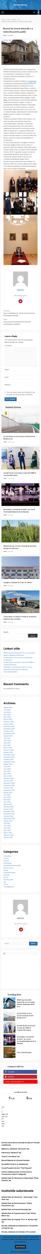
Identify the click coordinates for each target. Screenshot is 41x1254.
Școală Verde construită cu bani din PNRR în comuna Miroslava (20, 458)
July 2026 (6, 710)
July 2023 (6, 795)
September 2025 (9, 733)
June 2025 (7, 740)
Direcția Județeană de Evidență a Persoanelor (18, 1232)
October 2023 (8, 788)
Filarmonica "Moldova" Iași (11, 1153)
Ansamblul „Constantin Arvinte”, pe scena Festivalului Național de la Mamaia (20, 494)
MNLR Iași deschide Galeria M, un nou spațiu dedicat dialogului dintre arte (9, 1003)
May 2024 (7, 771)
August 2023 (7, 792)
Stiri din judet (8, 879)
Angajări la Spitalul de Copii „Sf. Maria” (20, 567)
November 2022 (9, 814)
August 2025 (7, 736)
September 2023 (9, 790)
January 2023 (8, 809)
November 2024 (9, 757)
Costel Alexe (31, 81)
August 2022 (7, 821)
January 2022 (8, 837)
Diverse (6, 861)
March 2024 (7, 776)
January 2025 (8, 752)
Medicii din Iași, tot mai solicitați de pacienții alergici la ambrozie (20, 531)
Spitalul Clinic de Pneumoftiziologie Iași (16, 1209)
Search (5, 632)
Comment (9, 345)
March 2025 (7, 747)
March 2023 (7, 804)
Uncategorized (8, 887)
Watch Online (39, 12)
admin (5, 35)
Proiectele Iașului (9, 872)
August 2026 (7, 707)
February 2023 (8, 807)
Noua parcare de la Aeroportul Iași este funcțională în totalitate (17, 322)
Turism (5, 884)
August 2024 (7, 764)
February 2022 (8, 835)
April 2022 (7, 830)
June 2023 (7, 797)
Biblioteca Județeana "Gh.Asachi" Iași (15, 1149)
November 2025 (9, 729)
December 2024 (9, 755)
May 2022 (7, 828)
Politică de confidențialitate (20, 1252)
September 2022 (9, 818)
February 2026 (8, 722)
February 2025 (8, 750)
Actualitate (7, 856)
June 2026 (7, 712)
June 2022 (7, 825)
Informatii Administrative (12, 865)
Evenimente (7, 863)
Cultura (6, 858)
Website (7, 385)
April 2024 (7, 773)
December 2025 (9, 726)
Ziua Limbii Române (10, 672)
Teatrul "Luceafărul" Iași (10, 1156)
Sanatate (6, 875)
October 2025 (8, 731)
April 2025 (7, 745)
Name (7, 369)
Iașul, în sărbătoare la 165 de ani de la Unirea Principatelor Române (19, 313)
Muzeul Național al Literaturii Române (15, 1160)
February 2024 (8, 778)
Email (7, 377)
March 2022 (7, 833)
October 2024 (8, 759)
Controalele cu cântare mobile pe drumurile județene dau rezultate (20, 601)
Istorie (5, 870)
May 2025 (7, 743)
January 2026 (8, 724)
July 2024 (6, 766)
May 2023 (7, 799)
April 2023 (7, 802)
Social (5, 877)
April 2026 (7, 717)
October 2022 (8, 816)
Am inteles (20, 1247)
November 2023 (9, 785)
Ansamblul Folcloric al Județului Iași (14, 1164)
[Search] (34, 12)
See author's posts (20, 295)
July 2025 (6, 738)
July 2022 (6, 823)
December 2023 (9, 783)
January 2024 (8, 781)
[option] (20, 1003)
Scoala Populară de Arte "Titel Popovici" (16, 1168)
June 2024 (7, 769)
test (4, 882)
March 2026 (7, 719)
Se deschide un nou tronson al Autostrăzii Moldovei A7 (20, 421)
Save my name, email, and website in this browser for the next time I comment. (21, 393)
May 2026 (7, 714)
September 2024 (9, 762)
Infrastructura (8, 868)
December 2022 (9, 811)
